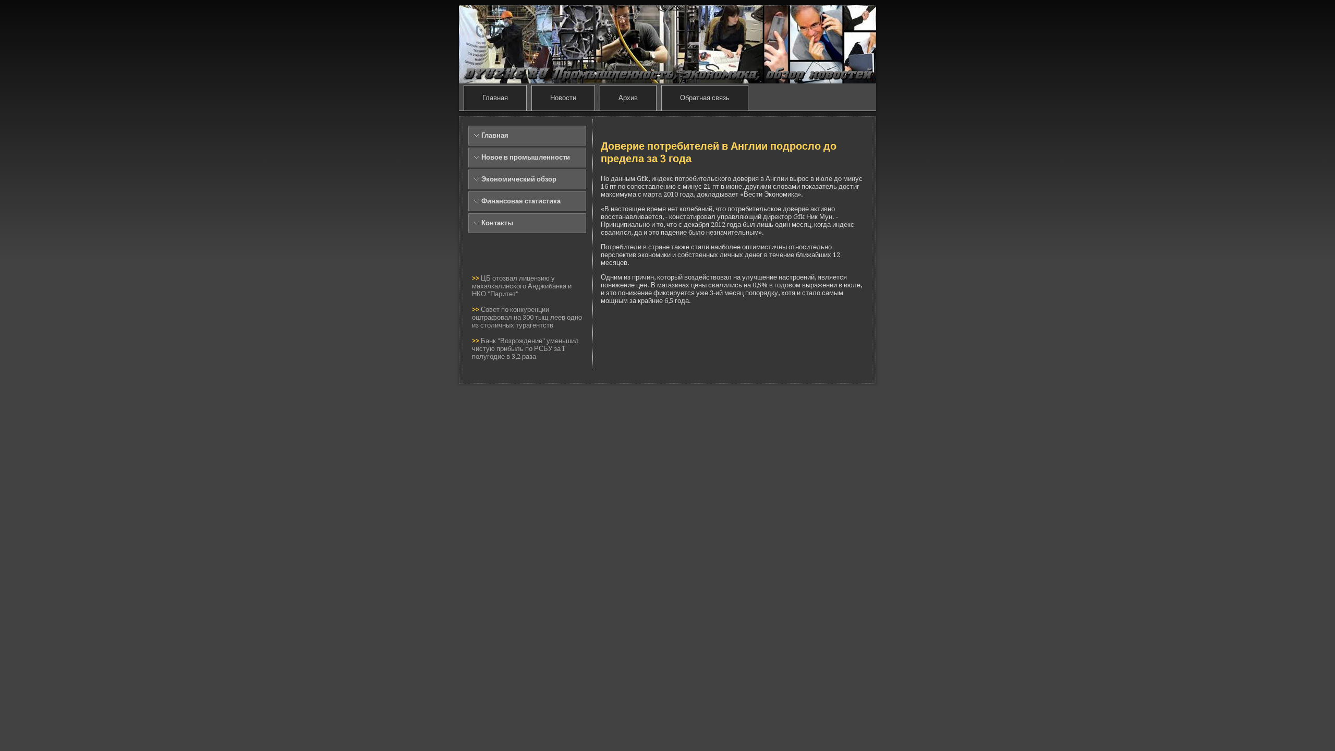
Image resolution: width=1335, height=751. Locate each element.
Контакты (497, 223)
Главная (495, 98)
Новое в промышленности (525, 157)
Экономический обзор (518, 179)
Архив (628, 98)
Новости (563, 98)
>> (476, 278)
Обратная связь (705, 98)
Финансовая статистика (521, 201)
